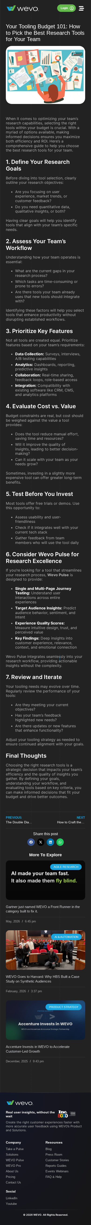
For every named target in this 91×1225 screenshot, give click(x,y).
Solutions (12, 1154)
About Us (12, 1171)
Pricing (10, 1177)
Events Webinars (57, 1171)
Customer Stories (57, 1160)
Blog (49, 1149)
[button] (81, 8)
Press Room (54, 1154)
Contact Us (13, 1182)
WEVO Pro (13, 1165)
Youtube (11, 1204)
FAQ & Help (54, 1177)
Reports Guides (56, 1165)
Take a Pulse (15, 1149)
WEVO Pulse (15, 1160)
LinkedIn (11, 1198)
